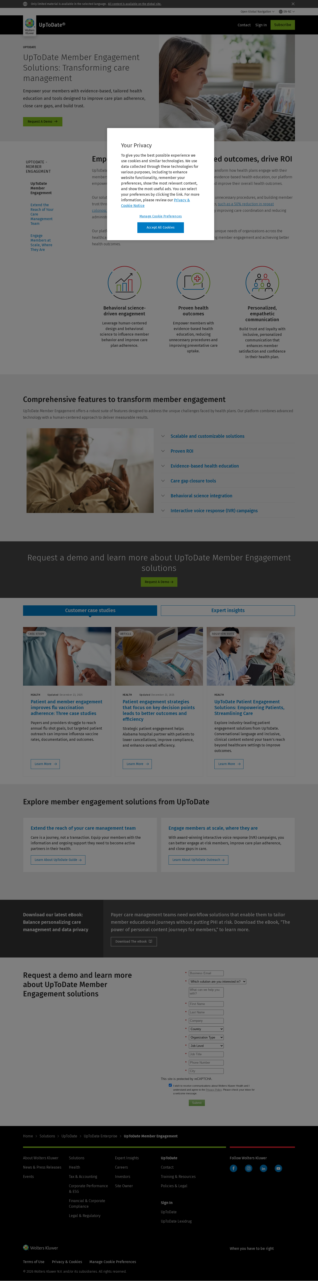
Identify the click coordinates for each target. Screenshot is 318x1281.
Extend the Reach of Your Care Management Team (42, 214)
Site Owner (124, 1186)
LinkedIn (263, 1168)
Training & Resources (178, 1176)
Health (74, 1167)
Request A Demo (42, 121)
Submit (197, 1103)
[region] (160, 184)
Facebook (233, 1168)
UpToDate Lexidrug (176, 1221)
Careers (121, 1167)
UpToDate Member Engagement (41, 188)
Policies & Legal (174, 1186)
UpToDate (69, 1136)
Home (28, 1136)
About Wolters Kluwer (40, 1158)
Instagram (248, 1168)
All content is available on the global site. (134, 4)
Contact (167, 1167)
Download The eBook (134, 941)
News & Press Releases (42, 1167)
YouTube (278, 1168)
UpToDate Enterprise (100, 1136)
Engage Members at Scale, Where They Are (41, 242)
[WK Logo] (40, 1247)
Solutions (47, 1136)
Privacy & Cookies (67, 1262)
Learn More (43, 764)
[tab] (90, 610)
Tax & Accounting (83, 1176)
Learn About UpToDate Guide (56, 860)
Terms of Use (33, 1262)
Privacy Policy (214, 1089)
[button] (207, 436)
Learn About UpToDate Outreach (196, 860)
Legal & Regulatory (84, 1216)
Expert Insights (127, 1158)
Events (28, 1176)
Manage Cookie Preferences (160, 216)
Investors (122, 1176)
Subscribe (282, 25)
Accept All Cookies (161, 227)
